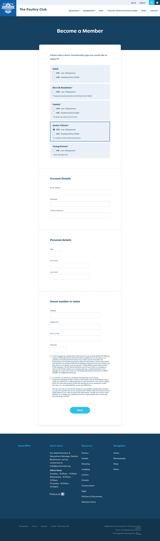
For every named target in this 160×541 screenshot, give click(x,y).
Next (80, 410)
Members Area (89, 502)
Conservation (88, 485)
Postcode (53, 345)
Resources (74, 11)
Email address (55, 188)
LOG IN (133, 3)
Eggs (84, 491)
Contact (154, 11)
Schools (85, 480)
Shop (101, 11)
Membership (89, 11)
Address (53, 311)
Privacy (34, 526)
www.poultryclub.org (79, 369)
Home (116, 453)
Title (51, 249)
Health (85, 458)
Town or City (54, 333)
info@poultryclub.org (68, 373)
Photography (23, 526)
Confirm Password (56, 211)
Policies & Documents (92, 496)
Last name (54, 272)
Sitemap (44, 526)
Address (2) (54, 322)
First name (54, 261)
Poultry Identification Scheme (122, 11)
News (143, 11)
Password (53, 199)
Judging (86, 469)
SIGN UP (142, 3)
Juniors (85, 474)
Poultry (85, 453)
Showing (86, 464)
